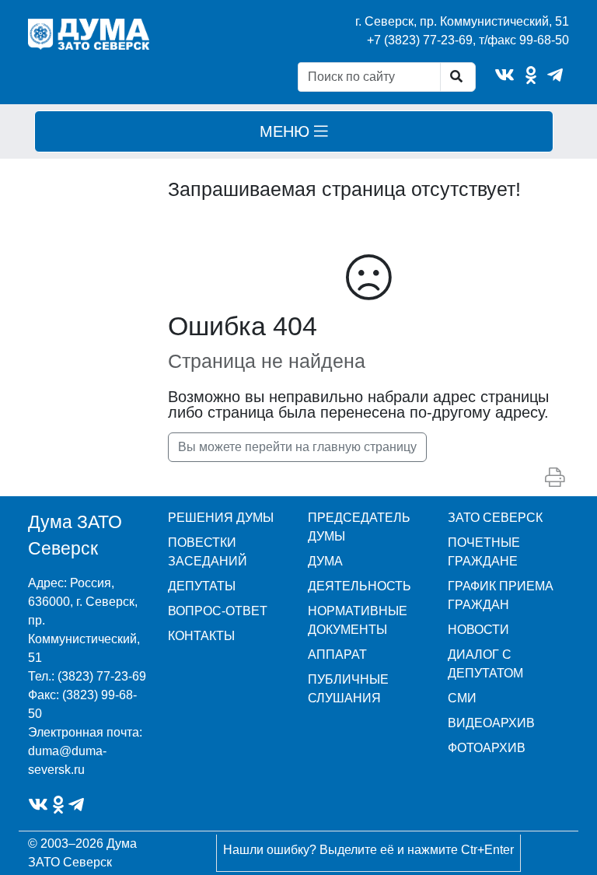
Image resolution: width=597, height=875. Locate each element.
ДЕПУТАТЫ (202, 586)
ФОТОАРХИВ (486, 747)
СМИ (462, 698)
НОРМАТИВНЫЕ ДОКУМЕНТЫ (357, 620)
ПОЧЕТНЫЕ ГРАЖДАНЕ (484, 552)
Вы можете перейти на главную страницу (297, 446)
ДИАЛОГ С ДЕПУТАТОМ (485, 664)
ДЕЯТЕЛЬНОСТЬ (359, 586)
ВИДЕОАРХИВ (491, 723)
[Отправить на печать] (554, 477)
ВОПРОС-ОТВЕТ (217, 611)
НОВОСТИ (478, 629)
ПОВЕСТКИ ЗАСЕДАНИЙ (207, 552)
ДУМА (325, 561)
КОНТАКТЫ (201, 635)
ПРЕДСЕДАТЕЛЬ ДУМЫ (359, 527)
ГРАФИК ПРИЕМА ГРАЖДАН (500, 595)
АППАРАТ (337, 654)
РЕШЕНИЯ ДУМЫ (221, 517)
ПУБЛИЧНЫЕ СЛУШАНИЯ (348, 689)
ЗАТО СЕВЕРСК (495, 517)
